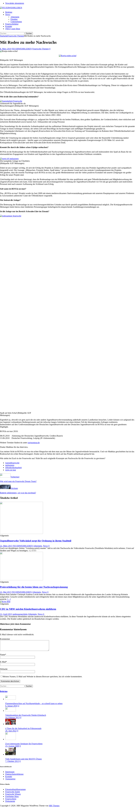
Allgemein (15, 17)
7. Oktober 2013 (12, 761)
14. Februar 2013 (12, 717)
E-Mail (3, 662)
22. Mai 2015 (5, 592)
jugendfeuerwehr (12, 463)
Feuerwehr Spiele (12, 792)
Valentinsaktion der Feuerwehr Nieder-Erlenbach (25, 715)
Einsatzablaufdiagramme (15, 789)
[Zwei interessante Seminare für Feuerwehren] (10, 739)
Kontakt (8, 26)
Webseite (4, 669)
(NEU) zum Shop (12, 29)
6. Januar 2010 (11, 706)
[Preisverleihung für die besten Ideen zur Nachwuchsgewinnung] (21, 579)
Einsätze (14, 19)
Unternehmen (16, 21)
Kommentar (5, 639)
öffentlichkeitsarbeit (13, 467)
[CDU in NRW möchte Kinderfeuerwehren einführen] (5, 601)
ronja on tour (10, 470)
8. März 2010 (5, 49)
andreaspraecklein (20, 614)
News (7, 14)
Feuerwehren (10, 799)
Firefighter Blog (12, 796)
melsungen (9, 465)
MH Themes (54, 806)
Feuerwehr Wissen (13, 794)
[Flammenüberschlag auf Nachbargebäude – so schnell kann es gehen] (10, 699)
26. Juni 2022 (11, 731)
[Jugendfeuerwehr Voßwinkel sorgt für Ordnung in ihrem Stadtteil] (21, 533)
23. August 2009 (12, 746)
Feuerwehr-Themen (40, 49)
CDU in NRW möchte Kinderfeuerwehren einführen (28, 609)
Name (2, 654)
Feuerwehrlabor (11, 24)
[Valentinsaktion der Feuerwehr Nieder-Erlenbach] (10, 711)
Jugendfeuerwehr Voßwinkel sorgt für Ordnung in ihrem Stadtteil (35, 540)
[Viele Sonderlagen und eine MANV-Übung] (10, 754)
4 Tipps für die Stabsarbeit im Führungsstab (23, 728)
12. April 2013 (6, 614)
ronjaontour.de (34, 442)
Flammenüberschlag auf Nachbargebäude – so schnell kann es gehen (33, 703)
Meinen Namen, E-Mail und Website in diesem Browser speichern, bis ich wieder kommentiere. (42, 676)
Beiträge (8, 12)
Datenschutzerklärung (14, 774)
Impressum (9, 772)
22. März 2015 (6, 546)
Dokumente (10, 801)
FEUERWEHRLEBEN (22, 49)
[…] (9, 599)
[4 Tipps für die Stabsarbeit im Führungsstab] (10, 724)
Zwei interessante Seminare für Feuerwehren (23, 744)
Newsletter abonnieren (14, 3)
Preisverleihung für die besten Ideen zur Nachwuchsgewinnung (34, 587)
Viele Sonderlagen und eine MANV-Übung (23, 759)
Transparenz (10, 779)
